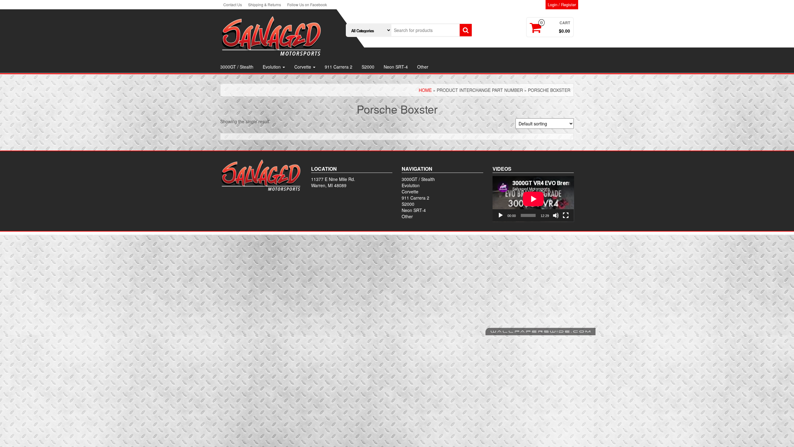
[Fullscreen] (566, 215)
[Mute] (556, 215)
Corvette (303, 67)
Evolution (272, 67)
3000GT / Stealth (236, 67)
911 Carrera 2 (338, 67)
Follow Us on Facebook (307, 4)
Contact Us (232, 4)
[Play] (500, 215)
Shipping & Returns (264, 4)
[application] (533, 199)
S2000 (368, 67)
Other (422, 67)
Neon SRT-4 (396, 67)
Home (425, 90)
